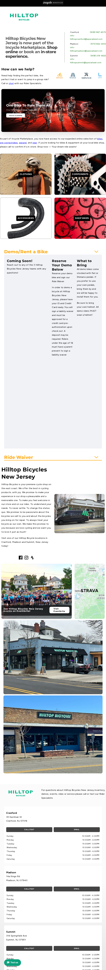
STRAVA (89, 590)
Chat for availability (15, 115)
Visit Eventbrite (59, 610)
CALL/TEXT (29, 829)
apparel (23, 142)
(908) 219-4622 (98, 56)
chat (11, 83)
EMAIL (77, 829)
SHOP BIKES (82, 218)
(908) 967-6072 (98, 32)
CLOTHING (26, 174)
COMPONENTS (80, 174)
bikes (100, 138)
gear (34, 142)
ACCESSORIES (26, 218)
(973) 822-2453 (98, 44)
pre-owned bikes (9, 142)
